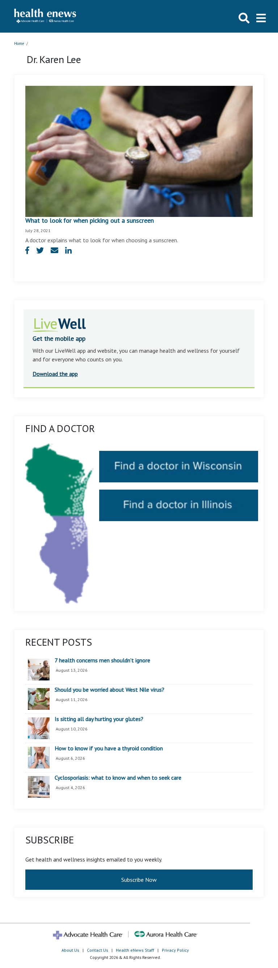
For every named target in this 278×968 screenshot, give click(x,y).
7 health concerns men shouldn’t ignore (102, 660)
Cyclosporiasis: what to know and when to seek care (118, 778)
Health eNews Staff (135, 950)
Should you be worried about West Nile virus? (109, 690)
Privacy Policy (175, 950)
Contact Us (97, 950)
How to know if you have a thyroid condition (109, 748)
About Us (70, 950)
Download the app (55, 373)
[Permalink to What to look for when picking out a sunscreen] (139, 150)
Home (19, 43)
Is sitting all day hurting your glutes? (99, 719)
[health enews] (45, 16)
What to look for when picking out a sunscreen (89, 220)
